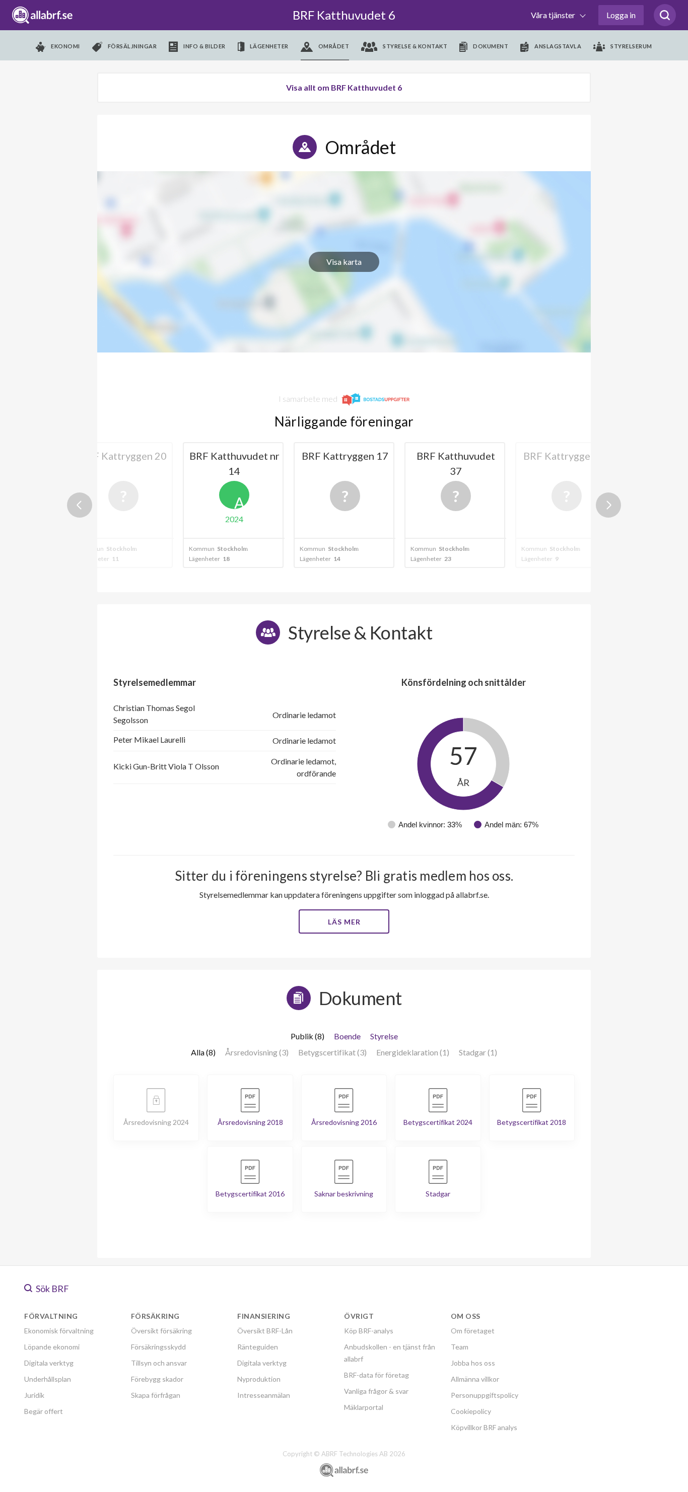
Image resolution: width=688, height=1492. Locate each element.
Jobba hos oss (473, 1363)
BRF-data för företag (376, 1375)
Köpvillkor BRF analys (484, 1427)
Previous (79, 505)
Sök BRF (51, 1288)
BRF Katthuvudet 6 (344, 15)
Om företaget (473, 1330)
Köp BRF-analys (368, 1330)
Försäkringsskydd (158, 1346)
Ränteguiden (257, 1346)
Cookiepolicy (471, 1411)
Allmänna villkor (475, 1379)
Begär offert (43, 1411)
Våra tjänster (554, 15)
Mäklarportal (363, 1407)
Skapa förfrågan (155, 1395)
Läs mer (344, 921)
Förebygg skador (157, 1379)
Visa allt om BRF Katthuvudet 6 (344, 87)
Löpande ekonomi (52, 1346)
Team (459, 1346)
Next (608, 505)
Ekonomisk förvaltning (59, 1330)
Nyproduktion (259, 1379)
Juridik (34, 1395)
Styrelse (384, 1036)
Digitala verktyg (49, 1363)
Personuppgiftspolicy (484, 1395)
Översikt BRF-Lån (265, 1330)
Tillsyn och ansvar (159, 1363)
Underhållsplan (47, 1379)
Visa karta (344, 261)
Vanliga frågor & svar (376, 1391)
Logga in (621, 15)
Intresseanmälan (263, 1395)
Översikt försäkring (161, 1330)
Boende (347, 1036)
